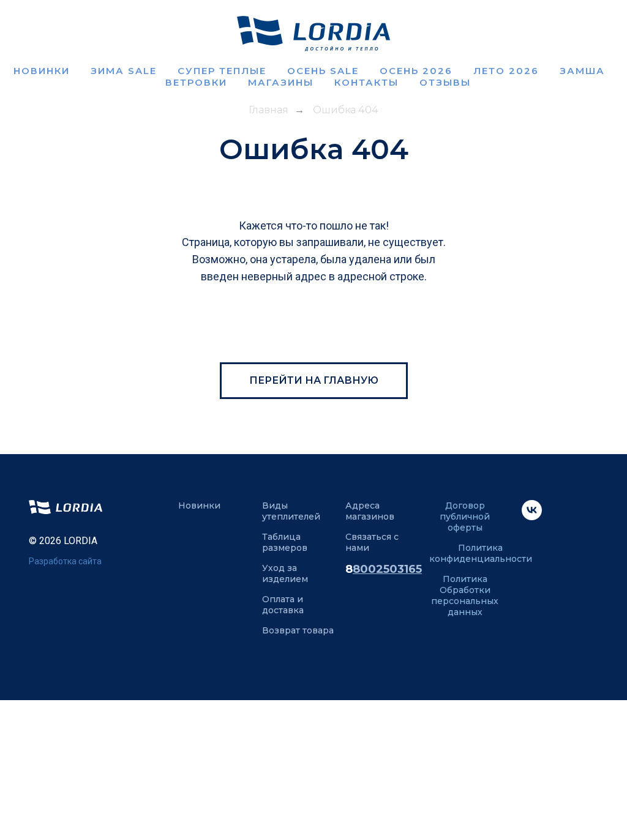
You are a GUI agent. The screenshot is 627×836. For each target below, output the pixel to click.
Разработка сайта (65, 561)
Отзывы (445, 82)
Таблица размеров (284, 542)
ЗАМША (582, 71)
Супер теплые (222, 71)
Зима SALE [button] (124, 71)
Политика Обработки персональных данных (464, 595)
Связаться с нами (372, 542)
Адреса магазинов (369, 511)
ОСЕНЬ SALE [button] (323, 71)
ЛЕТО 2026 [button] (506, 71)
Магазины (281, 82)
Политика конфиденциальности (480, 553)
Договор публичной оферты (465, 516)
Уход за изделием (285, 573)
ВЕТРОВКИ (196, 82)
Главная (268, 110)
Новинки (41, 71)
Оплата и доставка (283, 605)
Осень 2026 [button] (416, 71)
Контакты (366, 82)
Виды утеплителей (291, 511)
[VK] (532, 517)
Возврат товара (298, 630)
